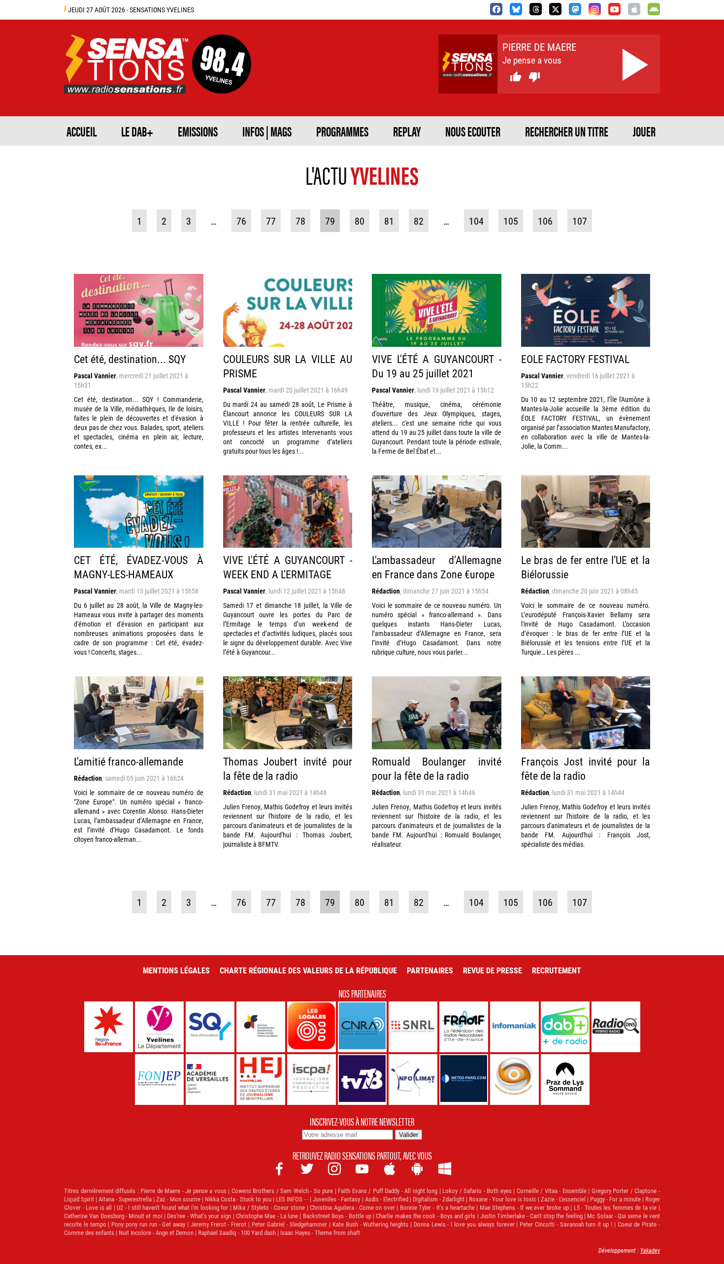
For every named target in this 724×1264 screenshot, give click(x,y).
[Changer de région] (221, 82)
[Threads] (535, 9)
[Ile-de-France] (108, 1026)
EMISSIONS (198, 131)
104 (476, 220)
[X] (555, 9)
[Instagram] (595, 9)
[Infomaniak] (514, 1026)
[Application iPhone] (634, 9)
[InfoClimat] (413, 1079)
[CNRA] (362, 1026)
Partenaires (430, 970)
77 (271, 220)
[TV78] (362, 1079)
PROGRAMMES (342, 131)
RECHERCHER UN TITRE (566, 131)
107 (579, 220)
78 (300, 220)
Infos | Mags (267, 131)
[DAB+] (565, 1026)
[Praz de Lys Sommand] (565, 1079)
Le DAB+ (137, 131)
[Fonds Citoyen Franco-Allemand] (260, 1026)
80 (359, 220)
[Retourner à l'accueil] (126, 82)
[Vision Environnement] (514, 1079)
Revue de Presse (492, 970)
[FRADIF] (463, 1026)
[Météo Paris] (463, 1079)
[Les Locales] (311, 1026)
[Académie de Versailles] (210, 1079)
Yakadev (650, 1250)
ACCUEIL (81, 131)
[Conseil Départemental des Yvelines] (159, 1026)
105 (510, 220)
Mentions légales (176, 970)
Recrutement (556, 970)
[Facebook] (496, 9)
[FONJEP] (159, 1079)
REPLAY (407, 131)
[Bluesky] (516, 9)
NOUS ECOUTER (472, 131)
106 (545, 220)
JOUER (644, 131)
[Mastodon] (575, 9)
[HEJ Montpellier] (260, 1079)
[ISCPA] (311, 1079)
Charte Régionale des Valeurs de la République (308, 970)
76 (241, 220)
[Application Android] (654, 9)
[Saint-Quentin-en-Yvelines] (210, 1026)
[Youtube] (614, 9)
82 (419, 220)
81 (389, 220)
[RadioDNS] (616, 1026)
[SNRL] (413, 1026)
